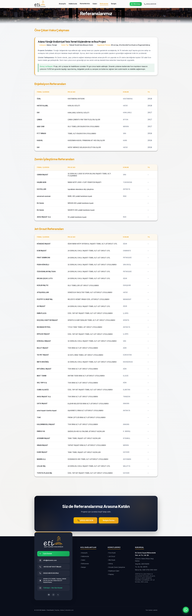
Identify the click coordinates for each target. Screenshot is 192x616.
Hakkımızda (73, 4)
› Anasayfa (83, 553)
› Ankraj (110, 563)
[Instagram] (53, 594)
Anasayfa (62, 4)
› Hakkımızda (84, 556)
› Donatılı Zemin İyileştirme (116, 567)
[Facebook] (48, 594)
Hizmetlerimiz (85, 3)
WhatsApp (136, 4)
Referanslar (104, 4)
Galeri (95, 4)
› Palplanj (111, 574)
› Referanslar (84, 563)
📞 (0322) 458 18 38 (150, 4)
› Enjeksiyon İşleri (113, 571)
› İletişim (83, 567)
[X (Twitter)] (58, 594)
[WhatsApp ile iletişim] (186, 610)
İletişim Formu (108, 520)
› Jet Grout (111, 556)
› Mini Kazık (111, 560)
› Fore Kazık (112, 553)
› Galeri (82, 560)
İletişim (113, 4)
